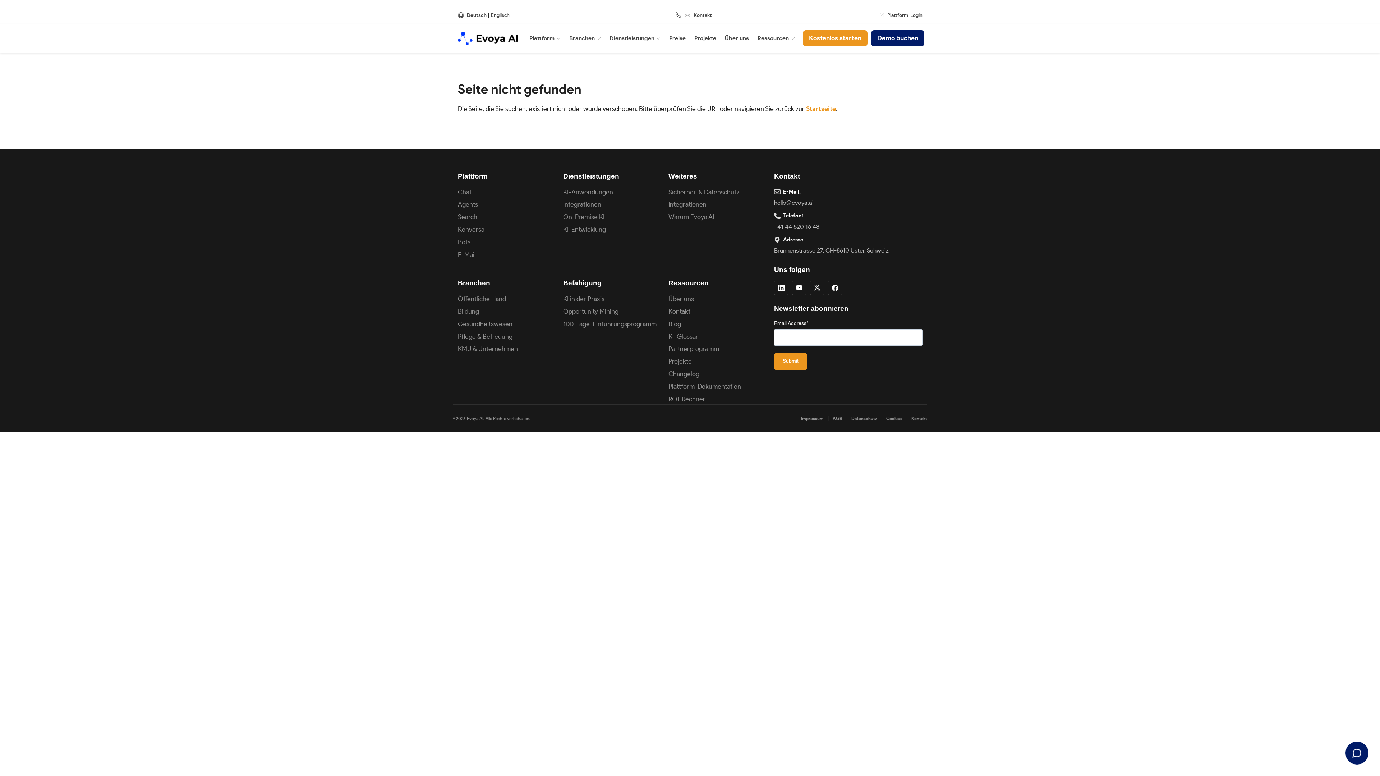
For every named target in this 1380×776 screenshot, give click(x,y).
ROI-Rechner (686, 399)
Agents (468, 204)
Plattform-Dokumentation (704, 387)
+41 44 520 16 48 (796, 226)
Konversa (471, 230)
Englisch (500, 15)
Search (467, 217)
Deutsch (477, 15)
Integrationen (582, 204)
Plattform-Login (905, 15)
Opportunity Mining (590, 311)
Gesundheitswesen (485, 324)
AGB (837, 418)
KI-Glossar (683, 337)
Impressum (812, 418)
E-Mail (467, 255)
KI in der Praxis (583, 299)
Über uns (681, 299)
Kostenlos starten (835, 38)
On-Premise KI (583, 217)
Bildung (468, 311)
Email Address (791, 323)
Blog (674, 324)
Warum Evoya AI (691, 217)
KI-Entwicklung (584, 230)
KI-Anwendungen (588, 192)
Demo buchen (897, 38)
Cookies (894, 418)
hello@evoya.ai (794, 202)
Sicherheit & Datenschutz (703, 192)
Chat (465, 192)
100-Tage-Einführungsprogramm (610, 324)
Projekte (680, 361)
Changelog (683, 374)
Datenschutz (864, 418)
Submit (791, 361)
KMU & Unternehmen (488, 349)
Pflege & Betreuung (485, 337)
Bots (464, 242)
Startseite (821, 109)
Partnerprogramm (693, 349)
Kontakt (703, 15)
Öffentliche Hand (482, 299)
